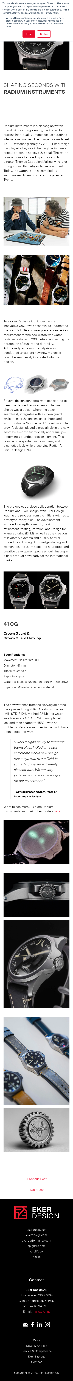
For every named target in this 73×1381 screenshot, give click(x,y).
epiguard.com (36, 1246)
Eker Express (36, 1356)
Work (36, 1340)
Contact (36, 1362)
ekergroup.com (36, 1229)
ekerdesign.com (36, 1235)
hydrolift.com (36, 1251)
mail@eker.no (41, 1311)
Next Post (37, 1190)
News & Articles (36, 1346)
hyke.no (36, 1256)
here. (57, 811)
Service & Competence (36, 1351)
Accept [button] (29, 33)
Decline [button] (44, 33)
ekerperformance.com (36, 1240)
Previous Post (37, 1179)
